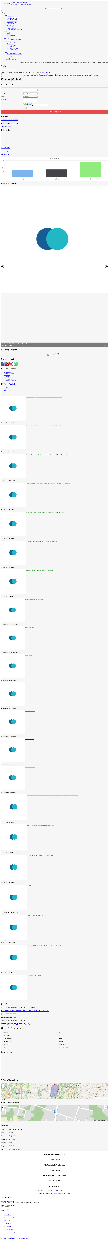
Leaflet (94, 1098)
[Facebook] (2, 79)
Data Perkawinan (11, 49)
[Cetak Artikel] (16, 79)
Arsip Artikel (9, 384)
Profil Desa (6, 15)
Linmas (9, 36)
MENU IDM (10, 24)
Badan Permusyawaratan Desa (14, 29)
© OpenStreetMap (100, 1098)
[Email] (9, 79)
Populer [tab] (6, 389)
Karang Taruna (11, 35)
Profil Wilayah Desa (12, 18)
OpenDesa (4, 1238)
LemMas (6, 31)
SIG (5, 55)
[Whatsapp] (20, 79)
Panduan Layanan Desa (10, 373)
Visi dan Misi (10, 26)
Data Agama (10, 44)
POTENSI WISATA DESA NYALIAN (16, 1024)
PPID (5, 52)
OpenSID (106, 1098)
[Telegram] (13, 79)
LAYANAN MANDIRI (11, 120)
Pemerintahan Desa (9, 25)
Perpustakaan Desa (8, 379)
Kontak (6, 51)
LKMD (9, 32)
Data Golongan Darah (12, 46)
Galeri (6, 1004)
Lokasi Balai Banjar (12, 56)
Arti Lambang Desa (12, 22)
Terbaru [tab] (6, 387)
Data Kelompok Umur (12, 48)
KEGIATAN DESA (8, 1017)
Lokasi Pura (10, 58)
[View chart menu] (107, 159)
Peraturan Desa (7, 376)
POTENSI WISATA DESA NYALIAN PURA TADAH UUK (25, 1011)
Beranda (6, 14)
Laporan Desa (7, 378)
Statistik (7, 154)
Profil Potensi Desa (12, 21)
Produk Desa (7, 375)
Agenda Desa (47, 72)
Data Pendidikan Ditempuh (14, 41)
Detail (9, 1122)
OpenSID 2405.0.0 (13, 1238)
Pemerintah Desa (11, 28)
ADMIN (3, 120)
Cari (62, 8)
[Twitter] (5, 79)
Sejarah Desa (10, 16)
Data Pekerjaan (11, 42)
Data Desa (6, 38)
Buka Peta (3, 1099)
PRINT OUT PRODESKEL (14, 54)
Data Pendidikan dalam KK (14, 39)
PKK (8, 34)
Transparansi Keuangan (10, 59)
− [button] (2, 1087)
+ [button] (2, 1085)
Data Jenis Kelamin (12, 45)
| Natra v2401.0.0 (23, 1238)
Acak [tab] (5, 390)
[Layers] (106, 1085)
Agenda (6, 148)
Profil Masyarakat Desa (13, 19)
